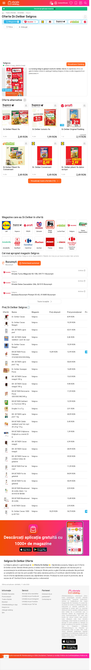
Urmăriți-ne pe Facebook (30, 596)
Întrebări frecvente (8, 594)
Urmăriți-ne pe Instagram (30, 599)
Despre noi (5, 607)
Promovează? (6, 596)
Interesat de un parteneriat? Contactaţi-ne (47, 596)
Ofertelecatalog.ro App (10, 605)
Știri (3, 612)
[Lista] (81, 3)
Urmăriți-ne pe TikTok (29, 604)
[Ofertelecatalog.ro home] (14, 3)
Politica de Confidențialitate (69, 655)
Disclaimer (42, 655)
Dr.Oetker (21, 13)
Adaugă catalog (7, 610)
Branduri (5, 602)
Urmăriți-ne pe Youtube (30, 601)
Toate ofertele (11, 13)
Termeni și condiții (53, 655)
